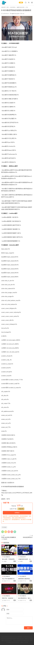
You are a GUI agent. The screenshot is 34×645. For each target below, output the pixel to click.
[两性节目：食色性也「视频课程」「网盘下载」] (9, 589)
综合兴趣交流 (6, 556)
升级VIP (21, 509)
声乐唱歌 (4, 527)
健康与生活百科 (16, 13)
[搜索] (25, 2)
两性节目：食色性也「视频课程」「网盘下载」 (9, 598)
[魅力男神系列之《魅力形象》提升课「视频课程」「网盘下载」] (25, 589)
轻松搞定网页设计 (28, 537)
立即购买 (17, 512)
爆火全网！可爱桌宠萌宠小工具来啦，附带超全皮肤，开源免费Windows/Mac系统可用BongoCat (9, 559)
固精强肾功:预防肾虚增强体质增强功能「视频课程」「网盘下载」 (25, 579)
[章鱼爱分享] (4, 2)
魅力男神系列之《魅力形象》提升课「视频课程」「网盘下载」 (25, 598)
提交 (28, 628)
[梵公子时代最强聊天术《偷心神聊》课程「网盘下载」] (9, 569)
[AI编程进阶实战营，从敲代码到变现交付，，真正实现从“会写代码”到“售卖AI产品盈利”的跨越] (25, 550)
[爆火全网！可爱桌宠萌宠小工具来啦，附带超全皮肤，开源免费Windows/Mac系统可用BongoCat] (9, 550)
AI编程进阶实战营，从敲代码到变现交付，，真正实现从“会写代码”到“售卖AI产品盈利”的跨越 (25, 559)
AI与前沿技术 (23, 556)
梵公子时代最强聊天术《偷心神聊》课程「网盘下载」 (9, 579)
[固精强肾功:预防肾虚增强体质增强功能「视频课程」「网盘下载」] (25, 569)
